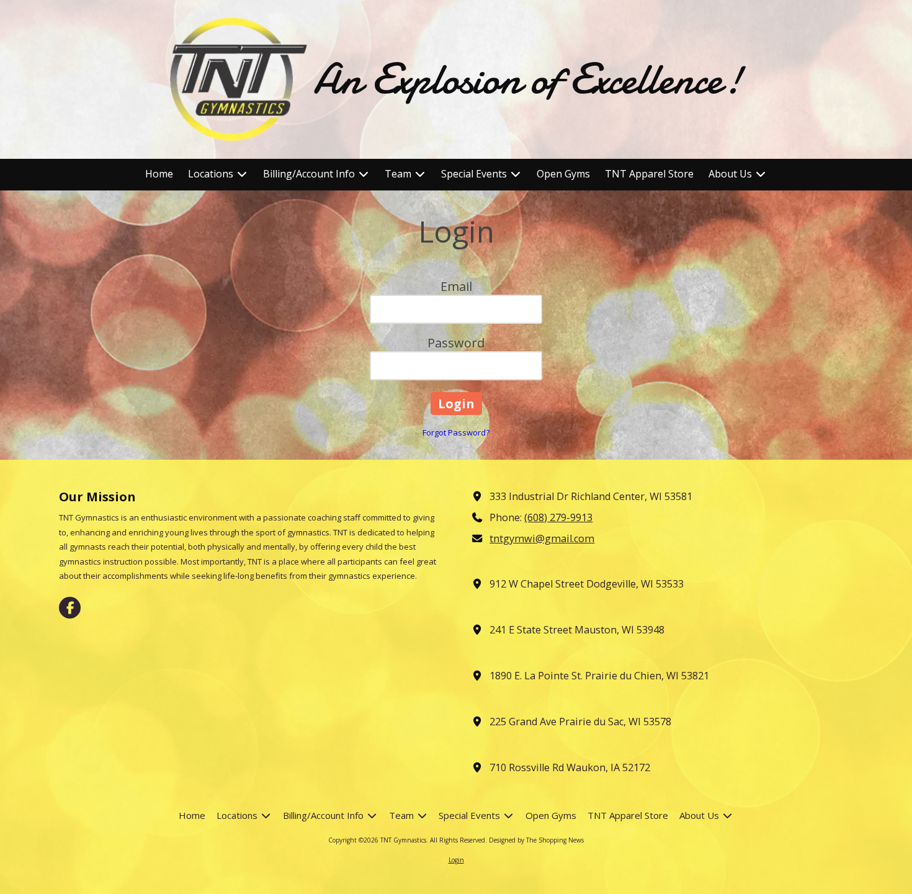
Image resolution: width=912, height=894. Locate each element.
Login (456, 860)
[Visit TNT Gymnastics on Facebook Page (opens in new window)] (70, 608)
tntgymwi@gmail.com (542, 538)
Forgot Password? (456, 432)
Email (456, 286)
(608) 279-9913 (558, 517)
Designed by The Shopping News (536, 840)
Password (456, 342)
